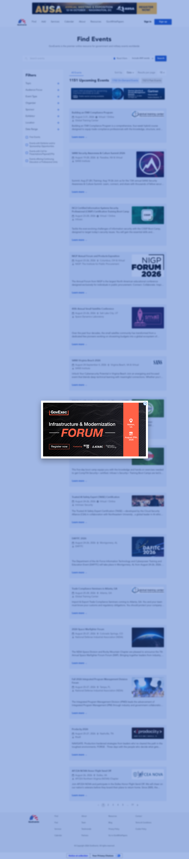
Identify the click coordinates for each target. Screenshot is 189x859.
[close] (145, 403)
